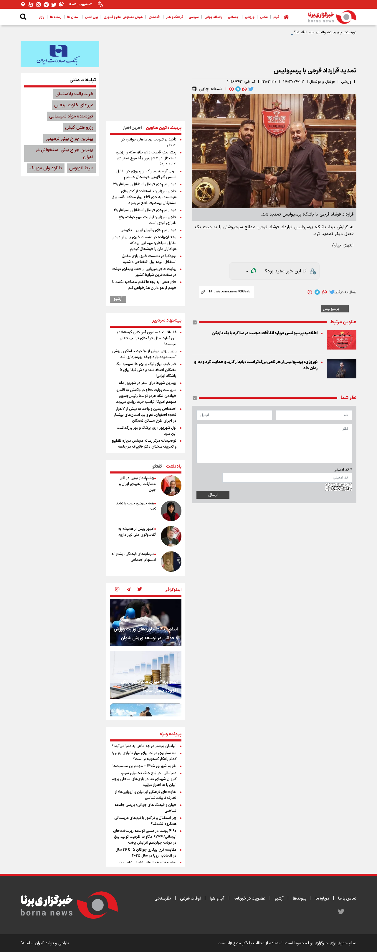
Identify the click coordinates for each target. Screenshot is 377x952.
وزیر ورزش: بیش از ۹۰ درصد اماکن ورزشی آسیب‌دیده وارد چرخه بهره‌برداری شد (144, 354)
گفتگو (157, 466)
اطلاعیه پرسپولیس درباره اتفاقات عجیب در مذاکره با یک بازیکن (265, 333)
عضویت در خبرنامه (249, 898)
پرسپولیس (331, 309)
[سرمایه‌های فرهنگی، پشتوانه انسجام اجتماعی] (171, 561)
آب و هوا (217, 898)
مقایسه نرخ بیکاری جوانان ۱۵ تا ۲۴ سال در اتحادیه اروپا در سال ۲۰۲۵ (145, 853)
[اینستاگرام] (38, 5)
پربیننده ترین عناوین (163, 128)
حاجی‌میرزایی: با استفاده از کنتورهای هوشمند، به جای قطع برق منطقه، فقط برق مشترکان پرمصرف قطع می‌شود (144, 197)
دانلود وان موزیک (45, 168)
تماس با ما (347, 898)
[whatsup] (244, 89)
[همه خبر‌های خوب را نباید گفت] (171, 511)
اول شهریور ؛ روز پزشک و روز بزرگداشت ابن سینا (146, 431)
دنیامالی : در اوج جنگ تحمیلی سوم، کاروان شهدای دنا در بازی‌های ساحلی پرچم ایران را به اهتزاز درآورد (144, 779)
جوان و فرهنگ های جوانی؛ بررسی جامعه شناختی (145, 808)
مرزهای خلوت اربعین (73, 105)
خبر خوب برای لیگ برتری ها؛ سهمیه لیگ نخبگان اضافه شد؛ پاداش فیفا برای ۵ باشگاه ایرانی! (145, 370)
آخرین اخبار (132, 128)
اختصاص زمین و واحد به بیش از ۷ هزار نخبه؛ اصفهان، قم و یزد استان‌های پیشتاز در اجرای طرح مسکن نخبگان (145, 415)
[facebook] (231, 89)
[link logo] (332, 17)
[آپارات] (31, 5)
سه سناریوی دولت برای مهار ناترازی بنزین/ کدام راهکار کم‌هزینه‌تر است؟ (144, 756)
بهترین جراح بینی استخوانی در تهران (64, 153)
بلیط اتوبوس (81, 168)
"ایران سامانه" (32, 943)
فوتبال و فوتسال (322, 82)
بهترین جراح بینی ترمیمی (69, 138)
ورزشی (346, 82)
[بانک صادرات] (60, 54)
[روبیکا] (61, 5)
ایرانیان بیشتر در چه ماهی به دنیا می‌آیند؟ (144, 746)
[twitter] (250, 89)
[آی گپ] (23, 5)
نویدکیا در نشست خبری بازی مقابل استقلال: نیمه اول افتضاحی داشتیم (149, 259)
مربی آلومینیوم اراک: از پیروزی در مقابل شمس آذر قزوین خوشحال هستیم (146, 174)
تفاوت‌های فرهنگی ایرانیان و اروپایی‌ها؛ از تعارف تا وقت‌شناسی (145, 795)
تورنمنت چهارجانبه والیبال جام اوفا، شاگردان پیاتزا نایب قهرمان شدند (301, 32)
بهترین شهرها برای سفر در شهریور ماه (147, 383)
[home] (286, 17)
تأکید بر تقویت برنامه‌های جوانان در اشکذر (148, 142)
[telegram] (237, 89)
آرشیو (118, 299)
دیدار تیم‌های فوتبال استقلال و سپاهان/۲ (145, 210)
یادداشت (173, 466)
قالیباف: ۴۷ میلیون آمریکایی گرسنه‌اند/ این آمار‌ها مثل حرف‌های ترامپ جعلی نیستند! (146, 338)
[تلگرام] (46, 5)
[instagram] (117, 590)
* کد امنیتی (343, 470)
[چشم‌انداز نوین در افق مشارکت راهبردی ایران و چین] (171, 485)
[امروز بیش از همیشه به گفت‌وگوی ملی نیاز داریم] (171, 536)
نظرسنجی (162, 898)
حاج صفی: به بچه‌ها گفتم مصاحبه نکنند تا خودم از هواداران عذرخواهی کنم (144, 285)
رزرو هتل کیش (79, 127)
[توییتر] (54, 5)
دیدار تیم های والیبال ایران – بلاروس (148, 230)
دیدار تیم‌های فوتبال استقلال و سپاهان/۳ (144, 184)
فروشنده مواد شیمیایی (71, 116)
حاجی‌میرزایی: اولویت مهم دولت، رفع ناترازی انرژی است (147, 220)
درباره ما (322, 898)
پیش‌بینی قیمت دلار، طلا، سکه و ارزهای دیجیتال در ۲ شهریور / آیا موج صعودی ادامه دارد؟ (146, 158)
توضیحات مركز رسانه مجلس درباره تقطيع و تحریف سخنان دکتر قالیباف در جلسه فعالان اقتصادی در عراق (144, 447)
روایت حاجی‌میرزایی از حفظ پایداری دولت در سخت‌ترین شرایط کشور (144, 272)
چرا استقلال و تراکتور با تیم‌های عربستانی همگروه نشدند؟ (145, 821)
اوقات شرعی (190, 898)
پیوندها (299, 898)
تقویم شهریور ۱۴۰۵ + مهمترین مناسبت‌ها (144, 766)
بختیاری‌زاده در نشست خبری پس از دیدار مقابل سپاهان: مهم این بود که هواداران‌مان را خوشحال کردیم (144, 243)
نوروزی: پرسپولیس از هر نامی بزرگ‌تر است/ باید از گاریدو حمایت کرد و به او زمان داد (256, 365)
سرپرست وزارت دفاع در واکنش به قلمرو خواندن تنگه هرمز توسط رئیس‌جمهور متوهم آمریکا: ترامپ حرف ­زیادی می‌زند (146, 396)
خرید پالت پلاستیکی (74, 93)
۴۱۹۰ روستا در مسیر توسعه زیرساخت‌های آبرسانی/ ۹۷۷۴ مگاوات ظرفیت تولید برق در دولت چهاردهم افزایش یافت (144, 837)
